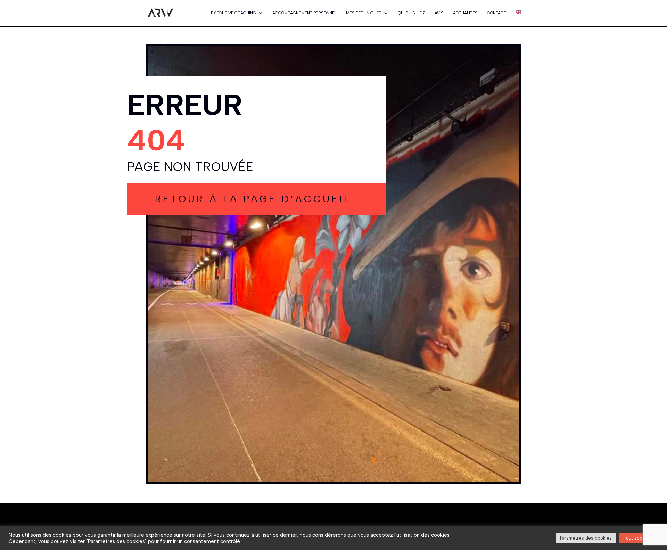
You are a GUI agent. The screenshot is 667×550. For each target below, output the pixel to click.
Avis (439, 12)
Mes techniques (363, 12)
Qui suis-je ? (411, 12)
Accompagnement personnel (304, 12)
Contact (496, 12)
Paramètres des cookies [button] (586, 538)
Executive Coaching (233, 12)
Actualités (465, 12)
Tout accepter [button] (639, 538)
